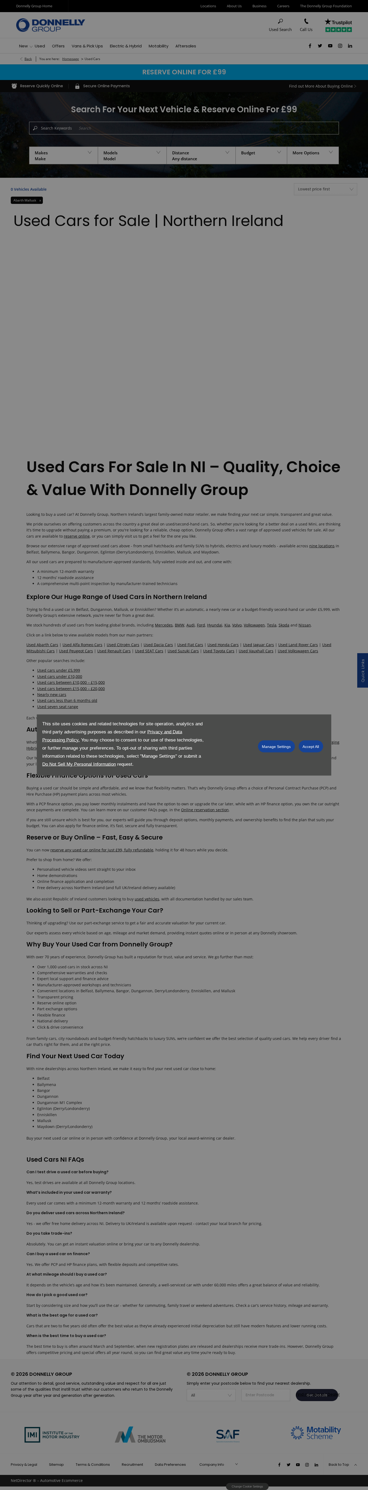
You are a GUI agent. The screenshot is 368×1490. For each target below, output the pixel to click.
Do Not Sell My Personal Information (79, 764)
